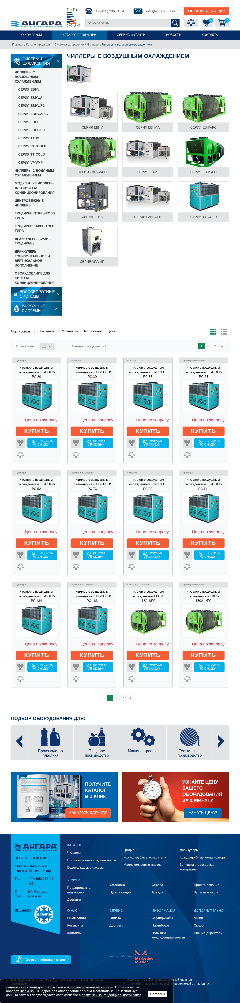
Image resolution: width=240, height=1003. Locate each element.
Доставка (74, 899)
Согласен (157, 994)
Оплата (115, 918)
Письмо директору (208, 933)
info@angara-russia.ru (163, 11)
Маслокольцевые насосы (143, 864)
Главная (17, 44)
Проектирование (206, 885)
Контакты (210, 35)
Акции (198, 918)
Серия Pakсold (32, 146)
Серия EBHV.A (30, 97)
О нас (72, 910)
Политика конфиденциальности (168, 935)
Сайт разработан (119, 956)
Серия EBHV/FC (31, 105)
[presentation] (19, 742)
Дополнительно (209, 910)
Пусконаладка (120, 892)
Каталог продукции (79, 35)
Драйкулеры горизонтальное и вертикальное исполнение (32, 258)
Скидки (199, 925)
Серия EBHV (28, 89)
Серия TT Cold (31, 154)
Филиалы (23, 910)
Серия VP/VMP (30, 162)
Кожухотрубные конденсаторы (203, 857)
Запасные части (206, 892)
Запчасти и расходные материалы (197, 867)
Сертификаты (162, 918)
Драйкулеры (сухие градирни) (33, 241)
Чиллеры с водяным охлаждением (34, 173)
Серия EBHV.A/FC (33, 114)
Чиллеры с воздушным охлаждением (28, 76)
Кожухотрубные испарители (145, 857)
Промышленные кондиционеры (91, 860)
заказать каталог (88, 812)
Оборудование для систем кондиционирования (35, 277)
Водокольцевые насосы (85, 867)
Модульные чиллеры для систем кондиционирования (35, 187)
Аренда (157, 892)
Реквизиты (75, 925)
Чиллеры (93, 44)
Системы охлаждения (69, 44)
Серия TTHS (28, 138)
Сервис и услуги (131, 35)
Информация (164, 910)
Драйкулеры (189, 850)
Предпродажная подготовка (79, 890)
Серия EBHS (28, 122)
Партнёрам (160, 925)
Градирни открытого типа (35, 215)
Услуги (73, 880)
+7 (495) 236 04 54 (110, 11)
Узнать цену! (203, 812)
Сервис (157, 885)
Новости (173, 35)
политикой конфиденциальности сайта (111, 995)
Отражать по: (25, 346)
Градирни (131, 850)
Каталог (74, 845)
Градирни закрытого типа (35, 228)
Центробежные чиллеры (29, 203)
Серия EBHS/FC (31, 130)
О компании (31, 35)
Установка (117, 885)
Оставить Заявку (206, 11)
